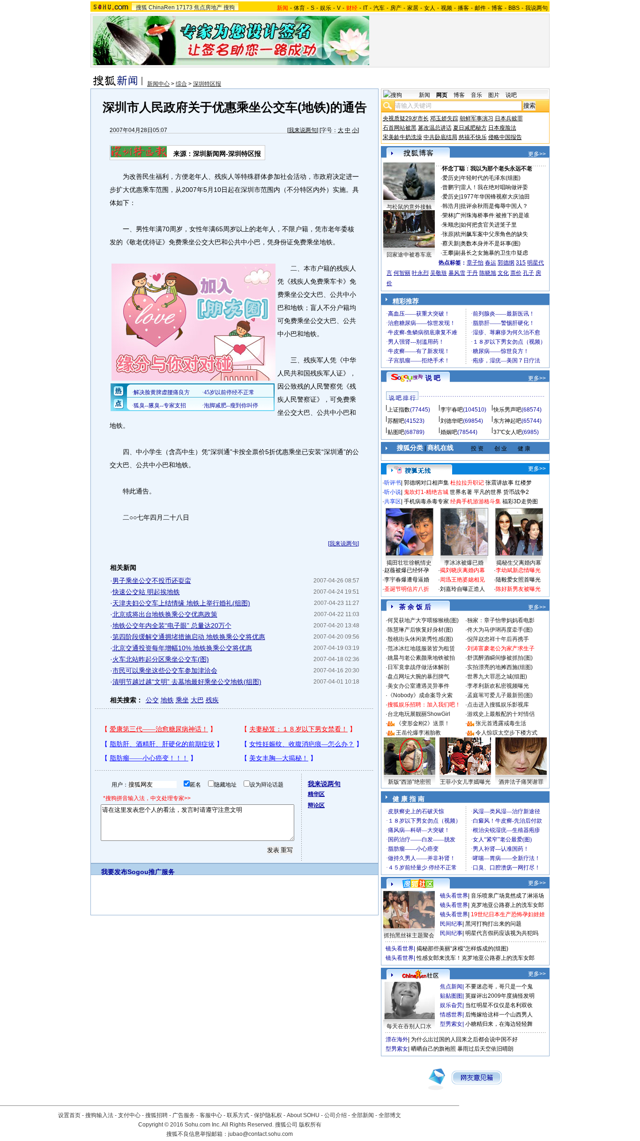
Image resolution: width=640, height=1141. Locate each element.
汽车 (379, 8)
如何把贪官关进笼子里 (489, 224)
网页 (441, 95)
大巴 (197, 700)
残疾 (212, 700)
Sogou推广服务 (151, 872)
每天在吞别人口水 (409, 1026)
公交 (152, 700)
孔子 (528, 273)
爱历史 (450, 178)
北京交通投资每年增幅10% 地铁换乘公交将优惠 (182, 648)
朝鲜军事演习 (476, 118)
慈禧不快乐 (473, 137)
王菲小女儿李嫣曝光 (465, 782)
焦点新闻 (451, 986)
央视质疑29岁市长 (406, 118)
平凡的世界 (488, 492)
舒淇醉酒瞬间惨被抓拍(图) (500, 658)
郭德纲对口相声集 (426, 482)
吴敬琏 (438, 273)
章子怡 (475, 262)
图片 (493, 95)
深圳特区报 (207, 84)
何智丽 (402, 273)
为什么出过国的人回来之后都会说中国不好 (464, 1039)
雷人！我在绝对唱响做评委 (494, 187)
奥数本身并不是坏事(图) (491, 243)
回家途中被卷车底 (409, 254)
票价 (515, 273)
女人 (429, 8)
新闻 (424, 95)
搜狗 (229, 7)
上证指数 (398, 409)
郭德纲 (506, 262)
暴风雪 (456, 273)
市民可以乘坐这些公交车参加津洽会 (164, 670)
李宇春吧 (451, 409)
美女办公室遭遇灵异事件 (418, 686)
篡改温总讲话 (435, 128)
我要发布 (114, 872)
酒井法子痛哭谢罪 (521, 782)
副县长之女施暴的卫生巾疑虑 (491, 253)
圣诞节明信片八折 (406, 589)
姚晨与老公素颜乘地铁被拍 (421, 658)
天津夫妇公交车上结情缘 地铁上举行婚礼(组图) (181, 603)
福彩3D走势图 (520, 501)
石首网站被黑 (400, 128)
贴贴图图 (451, 996)
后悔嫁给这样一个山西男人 (499, 1014)
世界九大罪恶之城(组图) (497, 676)
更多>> (537, 154)
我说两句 (536, 8)
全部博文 (390, 1115)
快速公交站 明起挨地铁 (146, 592)
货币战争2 (516, 492)
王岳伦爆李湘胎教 (418, 732)
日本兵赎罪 (509, 118)
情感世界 (451, 1014)
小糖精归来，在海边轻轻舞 (499, 1024)
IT (365, 8)
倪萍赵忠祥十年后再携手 (498, 639)
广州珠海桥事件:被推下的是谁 (492, 215)
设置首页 (69, 1115)
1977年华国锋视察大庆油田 (495, 196)
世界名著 (461, 492)
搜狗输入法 (99, 1115)
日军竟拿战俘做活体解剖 (418, 667)
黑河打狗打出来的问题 (493, 923)
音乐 (476, 95)
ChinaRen (162, 7)
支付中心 (129, 1115)
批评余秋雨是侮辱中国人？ (494, 206)
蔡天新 (450, 243)
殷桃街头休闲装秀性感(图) (420, 639)
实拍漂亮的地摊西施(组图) (500, 667)
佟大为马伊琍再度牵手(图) (500, 629)
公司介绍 (335, 1115)
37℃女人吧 (507, 432)
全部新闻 (362, 1115)
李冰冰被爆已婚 (464, 562)
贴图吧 (395, 432)
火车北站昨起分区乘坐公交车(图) (160, 659)
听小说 (392, 492)
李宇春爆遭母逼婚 (406, 579)
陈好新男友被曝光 (518, 589)
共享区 (392, 501)
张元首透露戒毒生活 (501, 723)
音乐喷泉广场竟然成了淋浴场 (507, 895)
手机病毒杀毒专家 (426, 501)
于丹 (472, 273)
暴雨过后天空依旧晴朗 (485, 1048)
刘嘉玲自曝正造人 (462, 589)
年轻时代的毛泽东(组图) (491, 178)
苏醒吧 (395, 421)
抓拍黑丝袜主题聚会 (409, 935)
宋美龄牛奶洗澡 (402, 137)
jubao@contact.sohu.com (260, 1134)
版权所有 (310, 1124)
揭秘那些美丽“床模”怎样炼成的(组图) (462, 948)
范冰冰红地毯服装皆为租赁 (421, 648)
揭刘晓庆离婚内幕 (462, 570)
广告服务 (183, 1115)
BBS (514, 8)
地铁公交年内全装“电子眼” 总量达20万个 (171, 625)
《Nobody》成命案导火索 (420, 695)
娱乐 (325, 8)
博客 (497, 8)
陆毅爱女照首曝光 (518, 579)
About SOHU (303, 1115)
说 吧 (432, 378)
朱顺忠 (450, 224)
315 (521, 262)
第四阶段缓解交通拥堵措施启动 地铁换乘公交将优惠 (188, 636)
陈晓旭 (487, 273)
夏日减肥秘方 (470, 128)
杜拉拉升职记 (467, 482)
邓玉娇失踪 (444, 118)
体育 (299, 8)
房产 (396, 8)
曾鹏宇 (450, 187)
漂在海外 (397, 1039)
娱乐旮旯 (451, 1005)
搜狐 (141, 7)
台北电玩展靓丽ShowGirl (418, 714)
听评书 (392, 482)
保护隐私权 (268, 1115)
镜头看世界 (454, 895)
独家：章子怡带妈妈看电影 (501, 620)
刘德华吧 (451, 421)
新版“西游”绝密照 (409, 782)
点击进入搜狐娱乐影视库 (498, 704)
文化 (503, 273)
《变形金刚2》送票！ (423, 723)
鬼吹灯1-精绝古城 (426, 492)
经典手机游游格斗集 (475, 501)
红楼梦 (523, 482)
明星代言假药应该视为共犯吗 (501, 933)
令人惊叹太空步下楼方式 (506, 732)
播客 (463, 8)
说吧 (511, 95)
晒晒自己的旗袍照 (433, 1048)
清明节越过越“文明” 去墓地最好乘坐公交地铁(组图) (186, 681)
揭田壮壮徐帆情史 (409, 562)
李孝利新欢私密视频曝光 (498, 686)
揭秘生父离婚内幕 (518, 562)
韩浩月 (450, 206)
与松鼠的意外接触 (409, 207)
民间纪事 (451, 923)
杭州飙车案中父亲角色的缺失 (491, 234)
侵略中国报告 (505, 137)
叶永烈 (420, 273)
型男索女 (451, 1024)
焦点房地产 (208, 7)
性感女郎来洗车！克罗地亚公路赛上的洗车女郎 (476, 958)
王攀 (448, 253)
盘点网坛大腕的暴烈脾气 (418, 676)
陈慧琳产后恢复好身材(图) (420, 629)
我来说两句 (303, 130)
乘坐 (182, 700)
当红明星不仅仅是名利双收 (499, 1005)
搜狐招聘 (156, 1115)
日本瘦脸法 (502, 128)
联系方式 (238, 1115)
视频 (446, 8)
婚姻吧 (448, 432)
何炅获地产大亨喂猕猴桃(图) (423, 620)
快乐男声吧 (507, 409)
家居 (412, 8)
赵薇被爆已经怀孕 (406, 570)
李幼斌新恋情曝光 (518, 570)
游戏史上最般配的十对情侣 (501, 714)
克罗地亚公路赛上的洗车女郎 (507, 905)
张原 (448, 234)
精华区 (316, 794)
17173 (184, 7)
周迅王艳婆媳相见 (462, 579)
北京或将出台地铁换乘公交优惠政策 (164, 614)
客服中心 (211, 1115)
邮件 (480, 8)
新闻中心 (158, 84)
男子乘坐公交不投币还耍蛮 (151, 580)
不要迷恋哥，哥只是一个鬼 (499, 986)
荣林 (448, 215)
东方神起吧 (507, 421)
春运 (490, 262)
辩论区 (316, 805)
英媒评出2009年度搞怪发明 (500, 996)
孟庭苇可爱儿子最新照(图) (500, 695)
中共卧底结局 (440, 137)
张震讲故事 (499, 482)
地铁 (167, 700)
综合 (181, 84)
